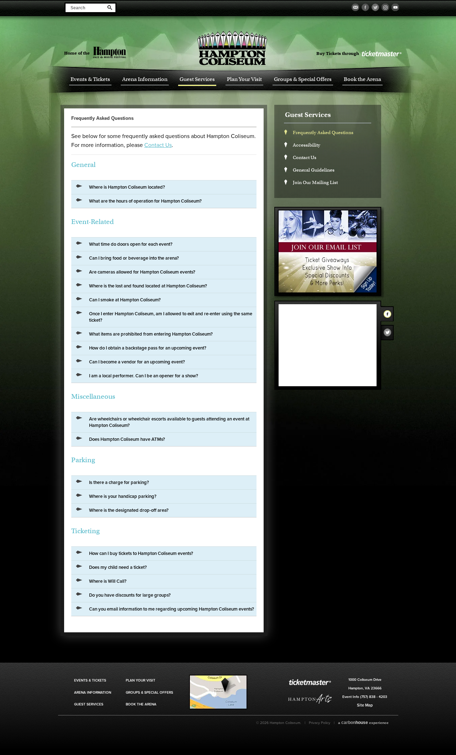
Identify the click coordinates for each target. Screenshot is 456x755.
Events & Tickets (90, 79)
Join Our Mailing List (315, 182)
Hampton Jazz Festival (122, 52)
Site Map (365, 705)
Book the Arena (362, 79)
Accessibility (306, 145)
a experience (363, 722)
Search (110, 7)
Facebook (389, 315)
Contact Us (158, 145)
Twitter (389, 334)
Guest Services (197, 79)
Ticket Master (381, 54)
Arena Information (144, 79)
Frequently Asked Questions (323, 132)
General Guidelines (314, 170)
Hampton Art (310, 699)
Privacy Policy (319, 723)
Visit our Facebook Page (365, 7)
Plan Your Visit (244, 79)
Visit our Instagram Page (385, 7)
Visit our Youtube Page (395, 7)
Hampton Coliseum (232, 48)
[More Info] (218, 708)
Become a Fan (355, 7)
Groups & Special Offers (303, 79)
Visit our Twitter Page (375, 7)
